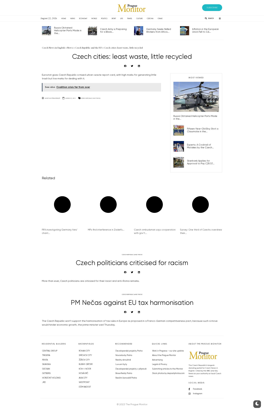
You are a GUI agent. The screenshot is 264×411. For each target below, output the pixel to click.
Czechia (150, 18)
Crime (160, 18)
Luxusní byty (121, 364)
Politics (104, 18)
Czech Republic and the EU (91, 98)
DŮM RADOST (85, 387)
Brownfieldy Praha (124, 373)
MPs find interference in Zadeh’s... (106, 230)
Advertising (157, 360)
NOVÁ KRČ (83, 373)
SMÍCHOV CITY (85, 355)
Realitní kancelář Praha (126, 378)
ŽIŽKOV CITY (84, 360)
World (94, 18)
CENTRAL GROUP (49, 351)
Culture (139, 18)
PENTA (45, 360)
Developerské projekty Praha (129, 351)
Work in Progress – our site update (168, 351)
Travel (129, 18)
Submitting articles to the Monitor (167, 369)
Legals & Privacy (159, 364)
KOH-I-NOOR (85, 369)
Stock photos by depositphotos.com (168, 373)
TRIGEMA (46, 355)
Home (63, 18)
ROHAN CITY (84, 351)
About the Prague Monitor (164, 355)
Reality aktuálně (123, 360)
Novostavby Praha (124, 355)
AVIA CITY (83, 378)
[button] (212, 7)
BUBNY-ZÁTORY (86, 364)
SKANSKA (46, 364)
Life (121, 18)
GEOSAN (46, 369)
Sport (114, 18)
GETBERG (46, 373)
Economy (83, 18)
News (72, 18)
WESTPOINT (84, 382)
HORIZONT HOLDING (51, 378)
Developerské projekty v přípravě (131, 369)
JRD (44, 382)
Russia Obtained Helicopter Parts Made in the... (67, 30)
